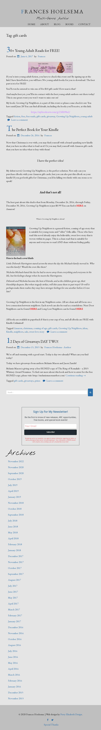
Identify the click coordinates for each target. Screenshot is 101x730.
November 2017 (16, 562)
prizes (37, 380)
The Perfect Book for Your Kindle (33, 129)
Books (69, 24)
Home (31, 24)
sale (26, 331)
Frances (41, 56)
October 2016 (15, 639)
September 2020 (16, 473)
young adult (87, 116)
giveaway (51, 116)
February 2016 (15, 680)
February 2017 (15, 615)
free (23, 116)
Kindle (9, 331)
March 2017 (14, 609)
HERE (79, 205)
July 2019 (12, 485)
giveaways (29, 380)
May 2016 (13, 662)
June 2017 (13, 591)
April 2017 (13, 603)
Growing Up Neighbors (67, 116)
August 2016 (14, 645)
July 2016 (12, 651)
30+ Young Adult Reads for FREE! (33, 50)
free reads (30, 116)
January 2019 (14, 496)
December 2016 (15, 627)
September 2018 (16, 514)
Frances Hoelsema (52, 11)
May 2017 (13, 597)
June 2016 (13, 657)
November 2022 (16, 461)
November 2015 (16, 698)
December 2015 (15, 692)
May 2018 (13, 532)
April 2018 (13, 538)
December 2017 (15, 556)
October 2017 (15, 568)
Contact (84, 24)
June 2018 (13, 526)
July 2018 (12, 520)
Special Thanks (51, 724)
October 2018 (15, 508)
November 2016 (16, 633)
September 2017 (16, 574)
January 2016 (14, 686)
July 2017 (12, 585)
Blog (57, 24)
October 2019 (15, 479)
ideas (85, 328)
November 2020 (16, 467)
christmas (28, 328)
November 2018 (16, 502)
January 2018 (14, 550)
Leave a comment (19, 119)
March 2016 (14, 674)
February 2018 (15, 544)
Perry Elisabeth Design (71, 714)
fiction (17, 116)
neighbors (18, 331)
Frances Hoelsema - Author (57, 347)
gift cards (41, 116)
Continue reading (76, 375)
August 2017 (14, 579)
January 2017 (14, 621)
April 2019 (13, 491)
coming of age (40, 328)
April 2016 (13, 668)
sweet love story (36, 331)
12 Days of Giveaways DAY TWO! (32, 341)
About (44, 24)
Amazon (18, 328)
